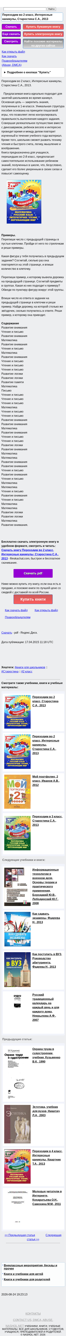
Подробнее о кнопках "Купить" (29, 72)
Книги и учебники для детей (23, 1273)
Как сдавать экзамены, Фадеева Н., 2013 (46, 918)
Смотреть (11, 41)
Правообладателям (17, 617)
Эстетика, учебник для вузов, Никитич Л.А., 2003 (46, 1111)
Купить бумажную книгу (43, 26)
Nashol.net (15, 1325)
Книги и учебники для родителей (27, 1279)
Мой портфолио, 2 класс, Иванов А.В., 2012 (45, 781)
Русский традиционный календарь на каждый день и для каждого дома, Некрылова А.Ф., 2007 (45, 1007)
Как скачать (9, 56)
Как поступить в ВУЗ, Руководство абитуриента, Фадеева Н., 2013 (47, 960)
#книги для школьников (30, 667)
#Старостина (9, 671)
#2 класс (26, 671)
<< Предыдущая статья (20, 1235)
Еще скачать (11, 34)
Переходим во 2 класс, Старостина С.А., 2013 (45, 701)
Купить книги (33, 599)
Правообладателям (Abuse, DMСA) (14, 62)
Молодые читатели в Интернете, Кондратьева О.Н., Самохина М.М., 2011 (47, 1197)
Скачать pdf (33, 573)
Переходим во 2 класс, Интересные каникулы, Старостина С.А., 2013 (45, 745)
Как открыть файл (13, 51)
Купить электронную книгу (43, 34)
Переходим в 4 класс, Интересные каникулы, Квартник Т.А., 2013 (47, 1157)
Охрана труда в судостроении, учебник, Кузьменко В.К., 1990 (46, 1055)
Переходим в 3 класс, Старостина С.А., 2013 (47, 820)
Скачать (11, 26)
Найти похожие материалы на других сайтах (43, 43)
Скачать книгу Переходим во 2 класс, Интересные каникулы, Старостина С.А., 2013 (30, 554)
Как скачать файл (16, 610)
